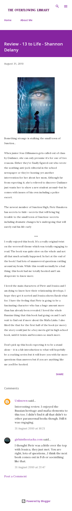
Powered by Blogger (38, 501)
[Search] (57, 6)
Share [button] (60, 374)
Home (7, 20)
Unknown (21, 400)
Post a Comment (15, 476)
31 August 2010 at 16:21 (30, 428)
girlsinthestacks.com (29, 439)
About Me (26, 20)
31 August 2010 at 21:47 (30, 467)
